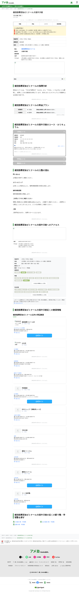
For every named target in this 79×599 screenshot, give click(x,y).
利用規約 (10, 565)
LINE (30, 557)
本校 (15, 436)
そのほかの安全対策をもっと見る (39, 294)
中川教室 (16, 349)
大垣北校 (16, 457)
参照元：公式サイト (61, 146)
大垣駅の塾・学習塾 (20, 522)
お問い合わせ (55, 565)
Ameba (34, 582)
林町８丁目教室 (17, 373)
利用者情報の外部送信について (35, 565)
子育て (48, 557)
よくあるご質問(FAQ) (65, 565)
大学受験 (39, 557)
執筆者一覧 (53, 562)
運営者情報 (69, 562)
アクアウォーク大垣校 (19, 328)
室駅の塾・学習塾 (20, 524)
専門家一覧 (61, 562)
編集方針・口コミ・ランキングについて (39, 562)
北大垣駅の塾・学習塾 (48, 522)
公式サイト (39, 335)
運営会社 (47, 565)
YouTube (57, 557)
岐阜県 (7, 8)
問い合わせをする (18, 303)
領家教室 (16, 361)
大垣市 (11, 8)
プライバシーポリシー (20, 565)
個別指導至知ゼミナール (28, 49)
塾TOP (3, 8)
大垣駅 (15, 8)
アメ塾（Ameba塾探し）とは (20, 562)
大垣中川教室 (17, 415)
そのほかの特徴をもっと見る (39, 283)
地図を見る (17, 332)
